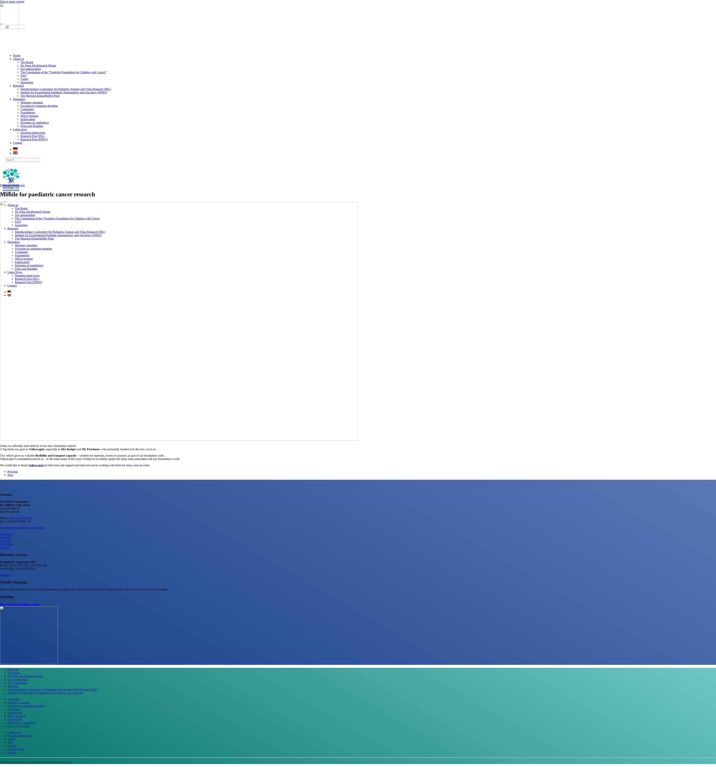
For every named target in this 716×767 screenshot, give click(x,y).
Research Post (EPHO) (34, 139)
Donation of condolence (35, 122)
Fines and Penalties (32, 126)
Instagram (6, 537)
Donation (5, 575)
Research (18, 85)
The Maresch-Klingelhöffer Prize (40, 95)
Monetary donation (32, 102)
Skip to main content (12, 1)
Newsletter (6, 544)
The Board (27, 62)
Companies (27, 109)
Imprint (11, 752)
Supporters (27, 82)
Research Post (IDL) (33, 136)
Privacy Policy (16, 749)
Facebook (6, 534)
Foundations (28, 112)
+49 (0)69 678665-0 (20, 518)
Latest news (20, 129)
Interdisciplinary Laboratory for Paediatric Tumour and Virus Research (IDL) (52, 689)
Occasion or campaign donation (39, 105)
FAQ (23, 75)
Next (10, 475)
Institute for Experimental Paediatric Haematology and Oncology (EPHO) (64, 92)
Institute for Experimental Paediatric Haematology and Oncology (45, 692)
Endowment (28, 119)
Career (24, 79)
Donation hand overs (33, 132)
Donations (19, 99)
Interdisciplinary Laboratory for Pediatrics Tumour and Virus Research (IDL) (66, 89)
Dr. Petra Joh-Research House (38, 65)
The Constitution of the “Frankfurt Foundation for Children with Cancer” (63, 72)
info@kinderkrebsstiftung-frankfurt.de (22, 527)
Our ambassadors (31, 68)
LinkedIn (5, 540)
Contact (17, 142)
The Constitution (17, 682)
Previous (12, 471)
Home (16, 55)
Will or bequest (29, 115)
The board (13, 672)
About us (18, 58)
